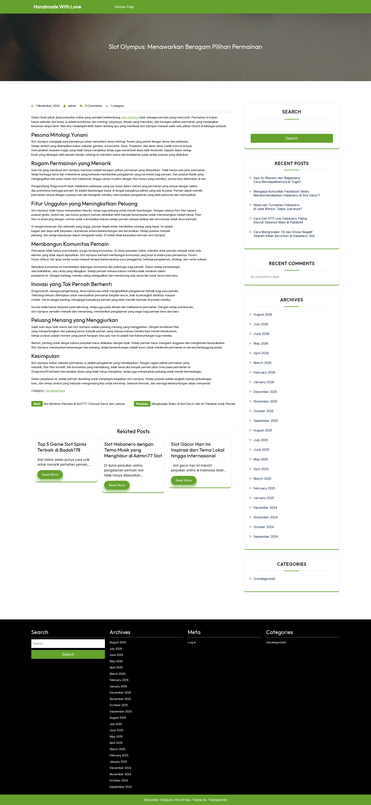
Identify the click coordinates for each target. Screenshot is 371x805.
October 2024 (264, 527)
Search (291, 112)
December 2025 (265, 392)
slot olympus (130, 117)
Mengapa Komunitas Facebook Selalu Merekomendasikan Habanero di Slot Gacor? (287, 193)
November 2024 (266, 517)
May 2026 (261, 343)
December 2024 (265, 507)
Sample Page (124, 7)
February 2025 (264, 488)
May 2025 (261, 459)
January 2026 (264, 382)
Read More (50, 474)
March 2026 (262, 363)
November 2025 (265, 401)
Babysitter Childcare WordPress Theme (173, 800)
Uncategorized (55, 390)
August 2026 (263, 314)
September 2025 (266, 421)
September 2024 (266, 536)
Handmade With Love (57, 6)
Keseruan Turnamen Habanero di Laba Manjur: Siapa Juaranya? (278, 207)
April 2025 (261, 469)
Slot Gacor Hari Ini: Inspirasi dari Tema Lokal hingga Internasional (197, 450)
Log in (192, 642)
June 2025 (261, 450)
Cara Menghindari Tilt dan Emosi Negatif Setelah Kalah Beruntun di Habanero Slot (284, 234)
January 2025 (264, 498)
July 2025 (261, 440)
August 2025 (263, 430)
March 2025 (262, 479)
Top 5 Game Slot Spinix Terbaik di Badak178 (62, 447)
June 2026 (261, 334)
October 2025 (264, 411)
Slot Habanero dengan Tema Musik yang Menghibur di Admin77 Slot (133, 450)
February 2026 (264, 372)
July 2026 (261, 324)
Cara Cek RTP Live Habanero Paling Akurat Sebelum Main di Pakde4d (280, 220)
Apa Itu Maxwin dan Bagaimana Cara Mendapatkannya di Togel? (277, 180)
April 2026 (261, 353)
